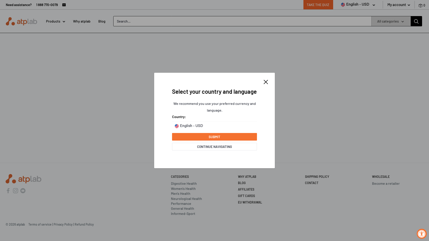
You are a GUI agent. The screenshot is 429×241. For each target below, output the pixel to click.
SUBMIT (214, 137)
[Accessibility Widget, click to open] (422, 234)
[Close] (266, 81)
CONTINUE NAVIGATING (214, 147)
